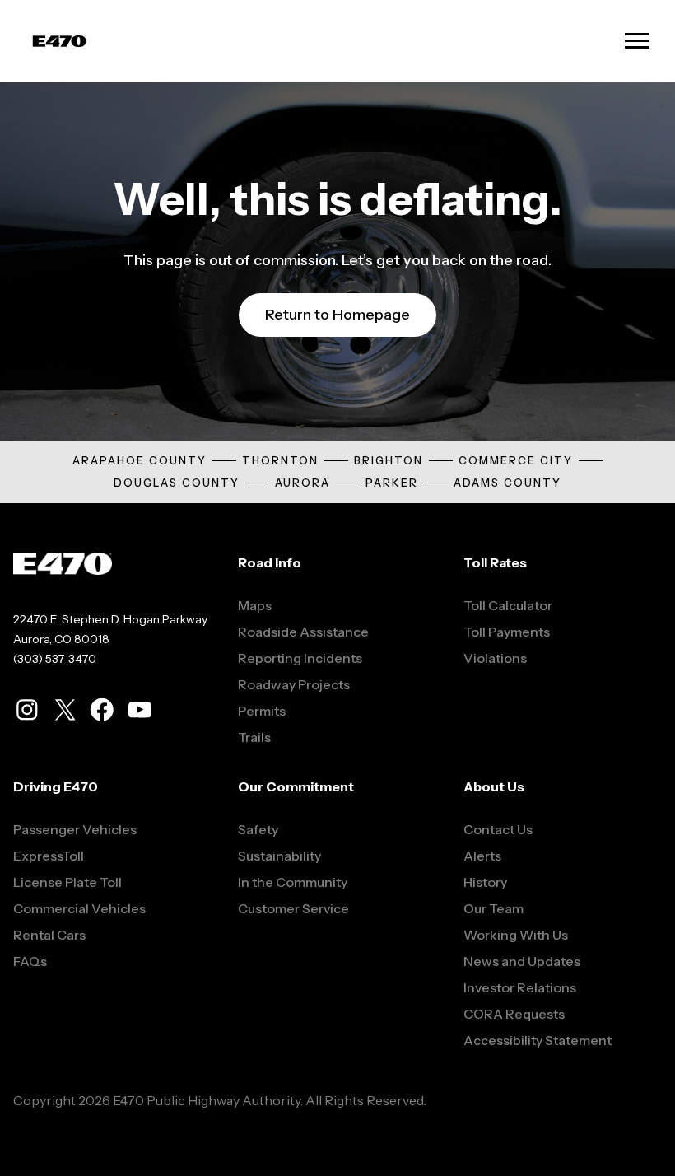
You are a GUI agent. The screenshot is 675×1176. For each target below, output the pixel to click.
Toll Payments (506, 631)
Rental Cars (49, 934)
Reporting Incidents (300, 658)
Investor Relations (519, 987)
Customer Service (293, 908)
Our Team (493, 908)
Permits (262, 710)
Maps (255, 605)
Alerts (482, 855)
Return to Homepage (337, 315)
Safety (258, 829)
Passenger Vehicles (75, 829)
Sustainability (279, 855)
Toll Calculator (507, 605)
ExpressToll (48, 855)
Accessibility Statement (537, 1040)
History (485, 882)
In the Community (292, 882)
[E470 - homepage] (59, 42)
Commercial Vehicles (79, 908)
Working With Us (515, 934)
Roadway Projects (294, 684)
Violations (495, 658)
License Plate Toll (67, 882)
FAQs (30, 961)
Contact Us (498, 829)
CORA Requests (514, 1014)
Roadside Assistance (303, 631)
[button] (637, 40)
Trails (254, 737)
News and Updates (521, 961)
